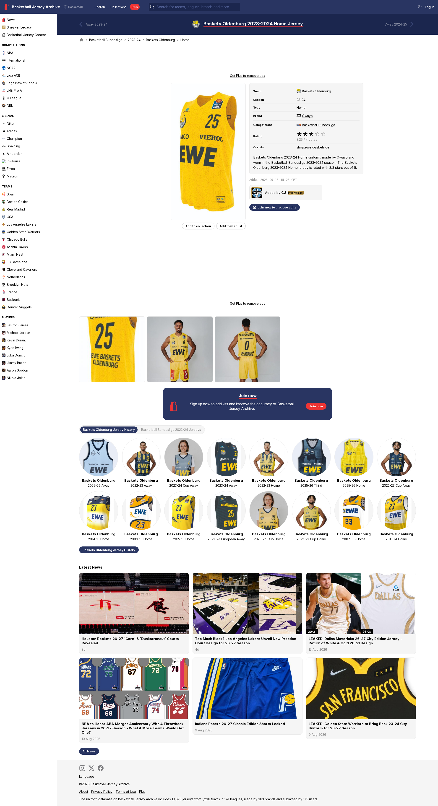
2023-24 (134, 40)
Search (100, 7)
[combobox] (198, 7)
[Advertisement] (247, 60)
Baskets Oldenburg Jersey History (109, 550)
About (83, 791)
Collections (118, 7)
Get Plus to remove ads (247, 76)
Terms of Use (126, 791)
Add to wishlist (231, 226)
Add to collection (198, 226)
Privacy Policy (101, 791)
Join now (316, 406)
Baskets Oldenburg (160, 40)
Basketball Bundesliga (105, 40)
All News (89, 751)
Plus (135, 7)
